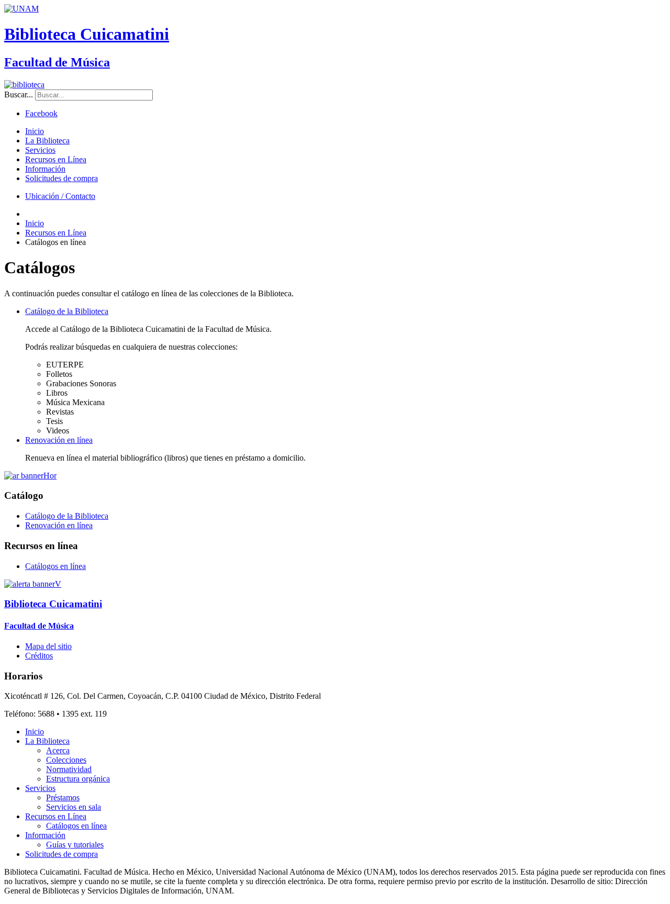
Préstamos (63, 797)
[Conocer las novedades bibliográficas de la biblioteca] (32, 583)
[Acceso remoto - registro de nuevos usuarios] (30, 475)
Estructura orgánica (78, 778)
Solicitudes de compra (61, 178)
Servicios (40, 150)
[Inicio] (24, 84)
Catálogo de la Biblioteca (66, 311)
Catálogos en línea (55, 566)
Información (45, 168)
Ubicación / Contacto (60, 196)
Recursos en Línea (55, 159)
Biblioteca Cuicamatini (86, 34)
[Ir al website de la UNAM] (21, 8)
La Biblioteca (47, 140)
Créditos (39, 655)
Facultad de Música (57, 62)
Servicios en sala (73, 806)
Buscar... (18, 94)
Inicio (34, 131)
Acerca (58, 750)
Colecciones (66, 759)
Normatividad (69, 769)
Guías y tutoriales (75, 844)
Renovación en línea (59, 440)
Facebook (41, 113)
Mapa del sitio (48, 646)
